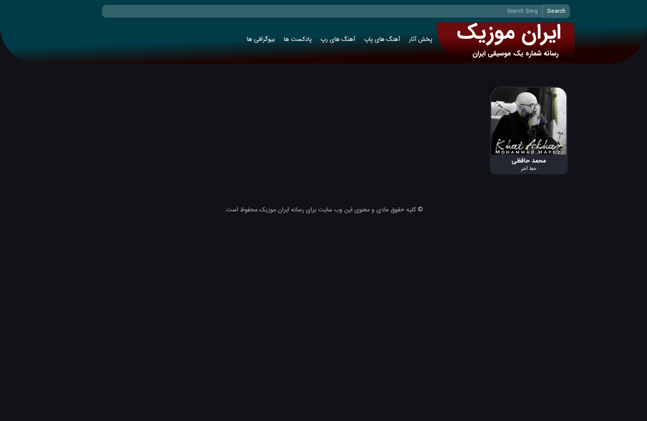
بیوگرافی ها (261, 39)
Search (556, 11)
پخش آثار (420, 39)
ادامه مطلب (553, 91)
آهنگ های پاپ (382, 39)
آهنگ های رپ (337, 39)
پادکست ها (298, 39)
